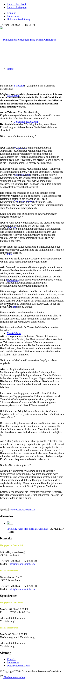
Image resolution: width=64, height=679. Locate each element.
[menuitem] (35, 13)
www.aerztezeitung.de (23, 509)
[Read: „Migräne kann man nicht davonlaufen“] (10, 523)
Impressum (13, 16)
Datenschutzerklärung (18, 19)
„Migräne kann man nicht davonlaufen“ (28, 528)
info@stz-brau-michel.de (22, 563)
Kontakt (11, 13)
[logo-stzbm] (28, 39)
